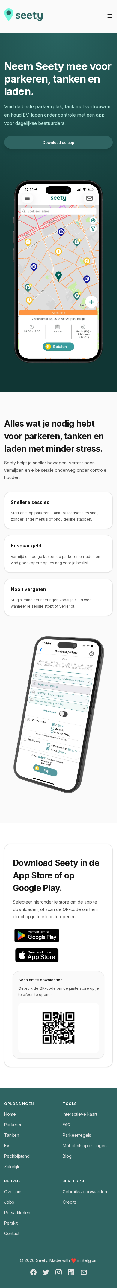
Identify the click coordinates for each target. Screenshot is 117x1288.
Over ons (13, 1191)
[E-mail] (84, 1272)
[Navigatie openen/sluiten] (109, 16)
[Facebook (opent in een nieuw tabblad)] (33, 1272)
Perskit (11, 1223)
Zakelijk (12, 1166)
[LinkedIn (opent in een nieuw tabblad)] (71, 1272)
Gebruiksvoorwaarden (85, 1191)
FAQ (67, 1124)
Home (10, 1114)
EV (7, 1145)
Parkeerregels (77, 1135)
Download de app (58, 142)
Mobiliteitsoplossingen (85, 1145)
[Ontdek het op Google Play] (58, 935)
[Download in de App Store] (58, 955)
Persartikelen (17, 1212)
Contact (12, 1233)
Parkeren (13, 1124)
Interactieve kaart (80, 1114)
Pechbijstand (17, 1156)
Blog (67, 1156)
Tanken (11, 1135)
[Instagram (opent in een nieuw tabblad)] (59, 1272)
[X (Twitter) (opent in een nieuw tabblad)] (46, 1272)
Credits (70, 1202)
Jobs (9, 1202)
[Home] (23, 16)
